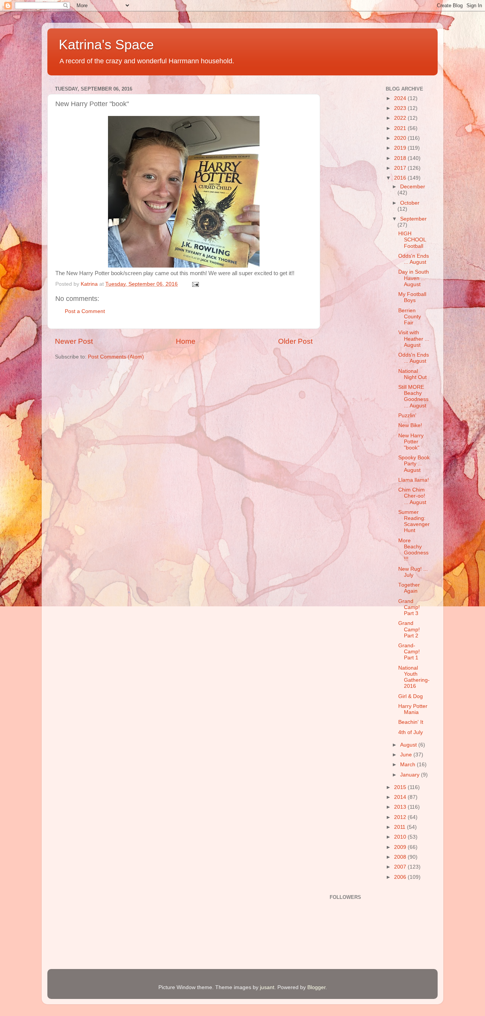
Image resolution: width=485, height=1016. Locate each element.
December (412, 186)
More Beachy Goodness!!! (413, 550)
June (406, 755)
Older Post (295, 341)
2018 (401, 158)
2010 (401, 837)
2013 (401, 807)
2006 (401, 877)
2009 (401, 847)
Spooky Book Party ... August (414, 464)
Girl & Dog (410, 696)
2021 (401, 128)
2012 (401, 817)
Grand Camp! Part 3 (409, 607)
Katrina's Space (106, 44)
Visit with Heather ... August (413, 339)
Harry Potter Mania (412, 709)
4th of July (410, 732)
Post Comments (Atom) (116, 357)
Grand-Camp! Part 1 (409, 652)
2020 (401, 138)
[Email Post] (194, 284)
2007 (401, 867)
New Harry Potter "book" (411, 442)
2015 (401, 787)
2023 (401, 108)
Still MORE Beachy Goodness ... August (413, 396)
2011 (400, 827)
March (408, 764)
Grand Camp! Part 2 (409, 629)
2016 (401, 178)
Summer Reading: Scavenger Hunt (414, 521)
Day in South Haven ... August (413, 278)
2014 (401, 797)
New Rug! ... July (413, 572)
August (409, 745)
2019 (401, 148)
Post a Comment (85, 311)
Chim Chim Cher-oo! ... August (412, 496)
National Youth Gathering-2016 (414, 677)
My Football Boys (412, 297)
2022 (401, 118)
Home (186, 341)
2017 (401, 168)
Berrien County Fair (409, 317)
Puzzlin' (407, 415)
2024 (401, 98)
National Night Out (412, 374)
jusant (267, 987)
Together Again (409, 588)
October (409, 203)
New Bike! (410, 425)
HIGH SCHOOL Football (412, 240)
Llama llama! (413, 480)
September (413, 219)
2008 (401, 857)
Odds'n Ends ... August (413, 259)
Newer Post (74, 341)
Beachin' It (410, 722)
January (410, 775)
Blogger (316, 987)
